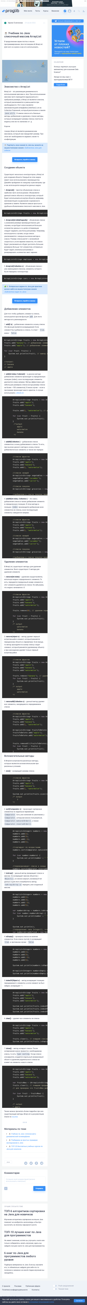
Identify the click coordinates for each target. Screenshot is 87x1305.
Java (8, 1162)
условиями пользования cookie (41, 1302)
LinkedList (20, 393)
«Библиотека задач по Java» (15, 292)
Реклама (17, 1286)
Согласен (79, 1301)
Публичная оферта (33, 1286)
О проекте (6, 1286)
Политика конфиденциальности (14, 1290)
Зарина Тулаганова (15, 23)
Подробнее (60, 85)
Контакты (35, 1290)
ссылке (15, 1117)
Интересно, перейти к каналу (24, 159)
